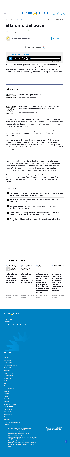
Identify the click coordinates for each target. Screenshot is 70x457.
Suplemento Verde (10, 365)
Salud (6, 396)
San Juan (7, 355)
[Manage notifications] (66, 441)
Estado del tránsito (10, 404)
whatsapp (26, 324)
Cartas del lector (9, 389)
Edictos (6, 425)
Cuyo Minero (8, 363)
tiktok (13, 324)
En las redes (8, 386)
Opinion (6, 391)
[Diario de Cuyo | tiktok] (64, 13)
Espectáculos (21, 20)
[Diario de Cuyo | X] (61, 13)
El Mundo (7, 381)
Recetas (7, 383)
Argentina (7, 378)
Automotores (8, 414)
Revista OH (7, 368)
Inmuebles (7, 412)
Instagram (9, 324)
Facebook (5, 324)
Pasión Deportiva (9, 373)
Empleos (7, 417)
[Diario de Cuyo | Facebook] (54, 13)
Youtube (21, 324)
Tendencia (7, 401)
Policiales (7, 370)
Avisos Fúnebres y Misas (12, 422)
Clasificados (8, 409)
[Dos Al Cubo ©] (53, 430)
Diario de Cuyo (10, 20)
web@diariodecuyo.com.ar (16, 433)
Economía (7, 360)
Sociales (6, 394)
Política (6, 358)
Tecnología (8, 399)
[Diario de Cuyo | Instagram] (57, 13)
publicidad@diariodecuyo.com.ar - (19, 437)
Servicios (7, 420)
